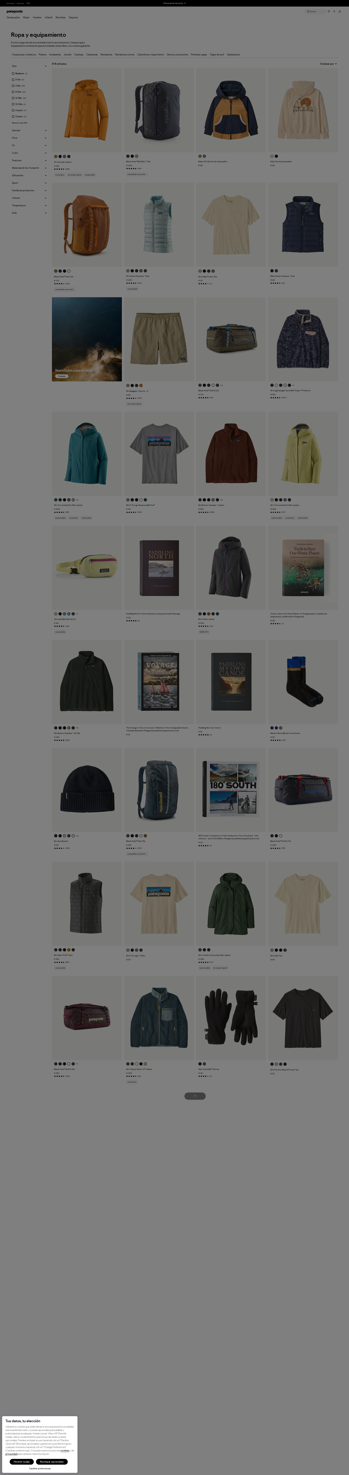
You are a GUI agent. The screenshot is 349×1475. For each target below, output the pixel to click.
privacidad (11, 1453)
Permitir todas (22, 1461)
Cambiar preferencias (40, 1468)
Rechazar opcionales (52, 1461)
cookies (64, 1450)
